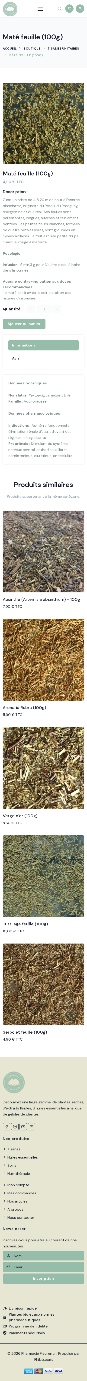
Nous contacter (20, 1217)
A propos (14, 1209)
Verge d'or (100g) (20, 816)
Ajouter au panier (24, 323)
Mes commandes (21, 1193)
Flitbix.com (43, 1359)
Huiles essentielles (22, 1157)
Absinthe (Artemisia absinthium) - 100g (41, 599)
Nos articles (16, 1201)
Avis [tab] (15, 358)
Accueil (10, 48)
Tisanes (13, 1149)
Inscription (43, 1278)
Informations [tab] (23, 345)
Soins (11, 1165)
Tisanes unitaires (63, 48)
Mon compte (17, 1185)
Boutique (32, 48)
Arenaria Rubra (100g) (24, 707)
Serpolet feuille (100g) (25, 1032)
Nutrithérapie (18, 1173)
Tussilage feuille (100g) (25, 924)
